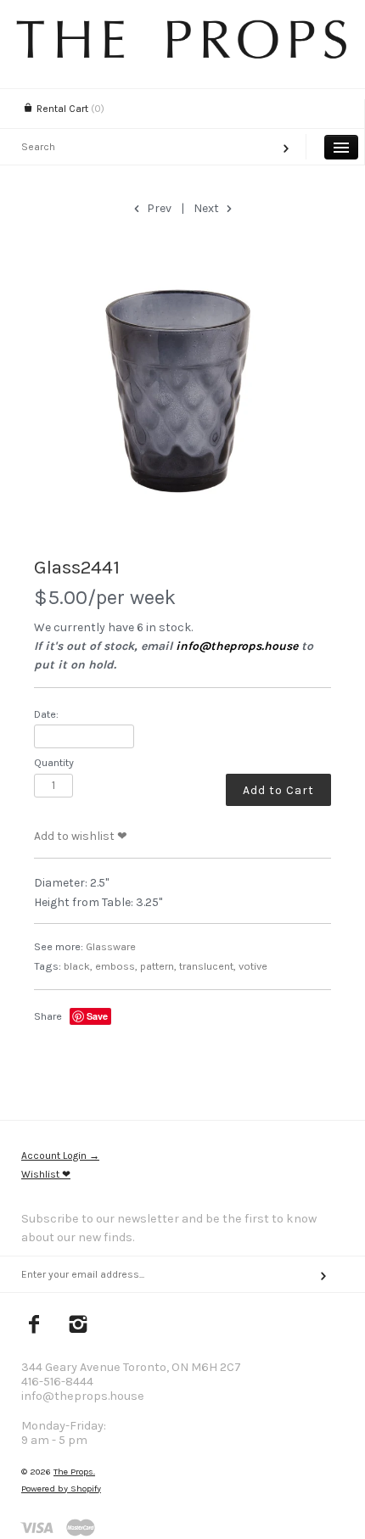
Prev (157, 208)
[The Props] (182, 55)
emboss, (116, 966)
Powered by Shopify (61, 1488)
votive (253, 966)
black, (78, 966)
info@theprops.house (237, 646)
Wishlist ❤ (45, 1174)
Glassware (111, 946)
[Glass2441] (182, 388)
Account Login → (60, 1155)
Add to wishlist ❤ (80, 836)
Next (208, 208)
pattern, (158, 966)
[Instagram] (78, 1326)
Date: (46, 714)
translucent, (207, 966)
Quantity (54, 762)
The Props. (74, 1471)
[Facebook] (34, 1326)
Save (97, 1016)
